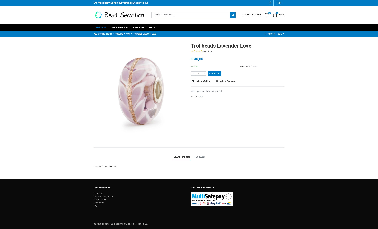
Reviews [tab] (199, 156)
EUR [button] (279, 3)
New (201, 96)
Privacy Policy (100, 199)
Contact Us (99, 203)
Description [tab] (182, 156)
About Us (98, 193)
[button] (267, 14)
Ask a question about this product (206, 91)
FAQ (95, 206)
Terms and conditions (103, 196)
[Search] (233, 15)
